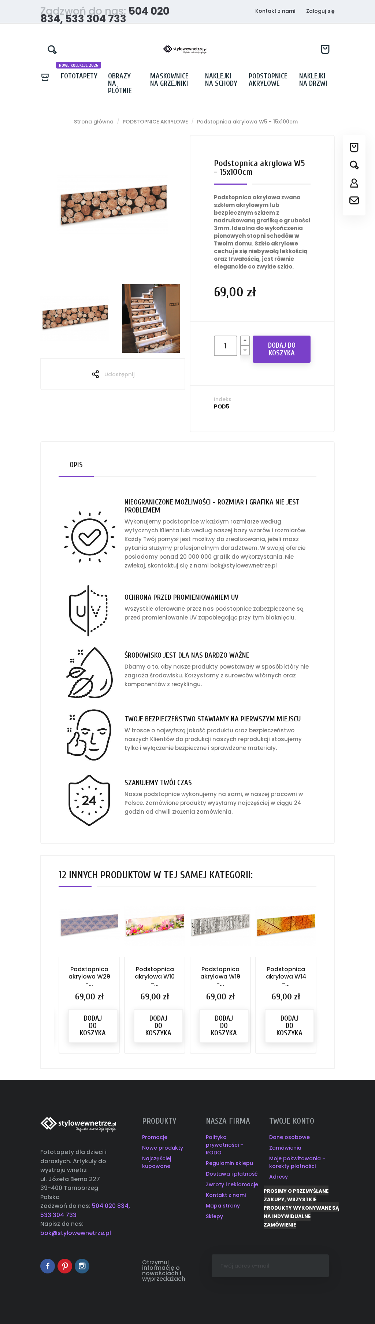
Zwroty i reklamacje (232, 1184)
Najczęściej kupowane (156, 1162)
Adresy (278, 1176)
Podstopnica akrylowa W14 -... (286, 976)
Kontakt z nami (275, 11)
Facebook (47, 1266)
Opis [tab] (76, 465)
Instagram (82, 1266)
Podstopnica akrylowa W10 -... (155, 976)
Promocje (154, 1137)
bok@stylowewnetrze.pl (75, 1233)
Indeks (222, 399)
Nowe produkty (162, 1147)
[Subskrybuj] (308, 1265)
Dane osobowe (289, 1137)
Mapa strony (223, 1205)
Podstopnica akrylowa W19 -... (220, 976)
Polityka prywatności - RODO (224, 1144)
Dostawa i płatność (231, 1173)
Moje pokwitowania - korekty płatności (297, 1162)
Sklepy (214, 1216)
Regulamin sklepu (229, 1163)
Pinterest (64, 1266)
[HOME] (48, 76)
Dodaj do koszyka (282, 349)
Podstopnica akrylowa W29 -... (89, 976)
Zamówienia (285, 1147)
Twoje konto (291, 1121)
